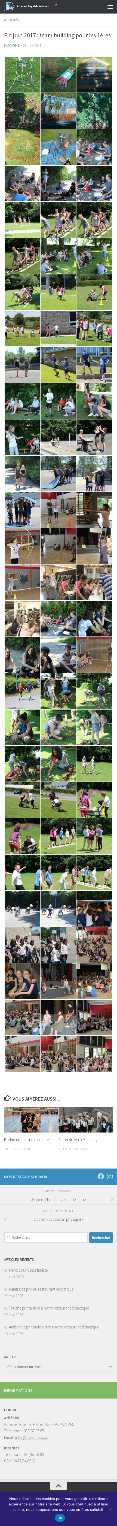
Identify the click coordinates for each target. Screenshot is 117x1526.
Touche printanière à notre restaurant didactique (49, 1308)
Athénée (11, 20)
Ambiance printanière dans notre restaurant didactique (54, 1327)
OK (60, 1518)
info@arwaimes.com (32, 1437)
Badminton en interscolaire (26, 1139)
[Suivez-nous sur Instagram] (109, 1176)
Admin (15, 45)
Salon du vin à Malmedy (78, 1139)
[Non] (110, 1509)
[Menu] (110, 7)
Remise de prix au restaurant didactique (41, 1289)
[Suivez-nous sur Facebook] (101, 1176)
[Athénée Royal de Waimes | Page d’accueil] (40, 6)
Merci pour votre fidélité (28, 1270)
